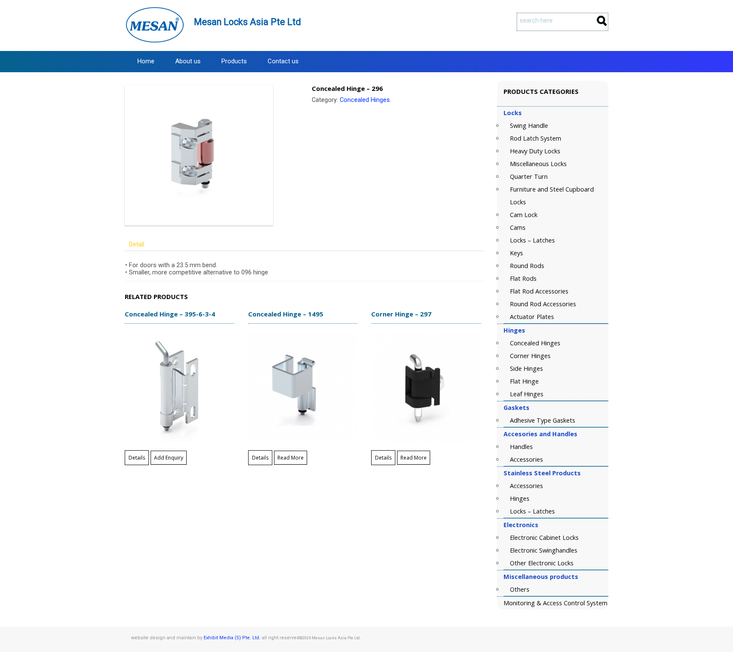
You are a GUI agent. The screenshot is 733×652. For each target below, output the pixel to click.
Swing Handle (529, 125)
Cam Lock (523, 215)
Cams (518, 227)
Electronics (521, 525)
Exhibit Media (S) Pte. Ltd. (232, 638)
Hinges (514, 330)
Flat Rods (523, 278)
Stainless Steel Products (542, 473)
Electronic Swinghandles (543, 550)
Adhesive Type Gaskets (542, 420)
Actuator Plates (532, 317)
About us (188, 61)
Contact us (283, 61)
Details (137, 457)
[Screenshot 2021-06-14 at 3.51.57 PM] (211, 155)
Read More (290, 457)
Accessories (526, 459)
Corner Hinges (530, 356)
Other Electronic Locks (542, 563)
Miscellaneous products (541, 577)
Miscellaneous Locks (538, 164)
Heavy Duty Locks (535, 151)
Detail (136, 244)
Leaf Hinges (526, 394)
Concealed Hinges (365, 100)
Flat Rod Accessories (539, 291)
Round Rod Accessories (543, 304)
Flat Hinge (524, 381)
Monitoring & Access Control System (555, 603)
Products (234, 61)
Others (519, 589)
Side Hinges (526, 368)
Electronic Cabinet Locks (544, 537)
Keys (516, 253)
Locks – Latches (532, 240)
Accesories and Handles (540, 434)
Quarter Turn (529, 176)
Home (145, 61)
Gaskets (516, 408)
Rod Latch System (535, 138)
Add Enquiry (168, 457)
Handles (521, 447)
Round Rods (527, 266)
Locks (513, 113)
